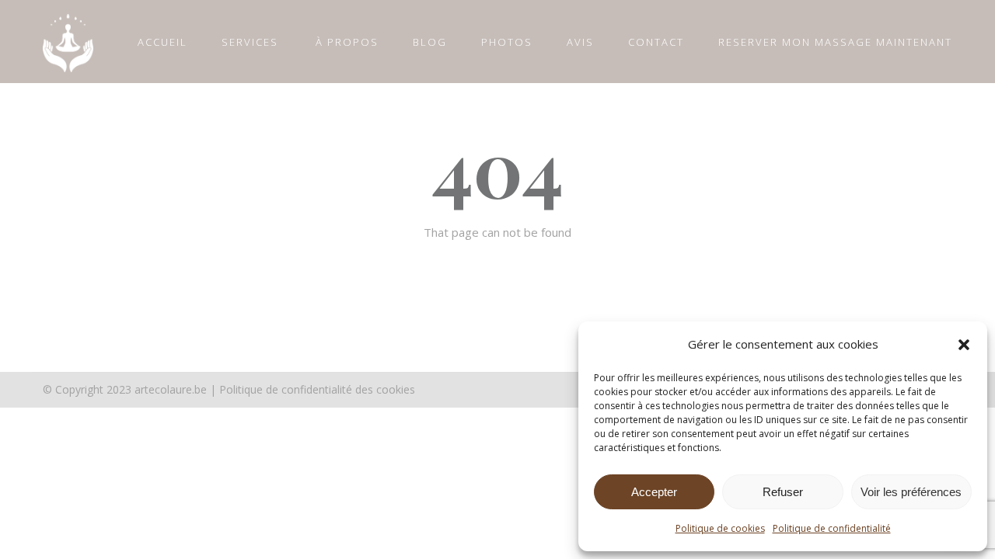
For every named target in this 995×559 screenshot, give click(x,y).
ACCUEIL (162, 42)
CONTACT (656, 42)
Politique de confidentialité (832, 528)
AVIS (580, 42)
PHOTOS (506, 42)
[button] (964, 344)
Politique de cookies (720, 528)
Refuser (783, 491)
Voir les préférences (911, 491)
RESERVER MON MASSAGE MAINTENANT (835, 42)
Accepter (654, 491)
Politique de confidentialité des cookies (317, 389)
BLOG (430, 42)
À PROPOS (347, 42)
